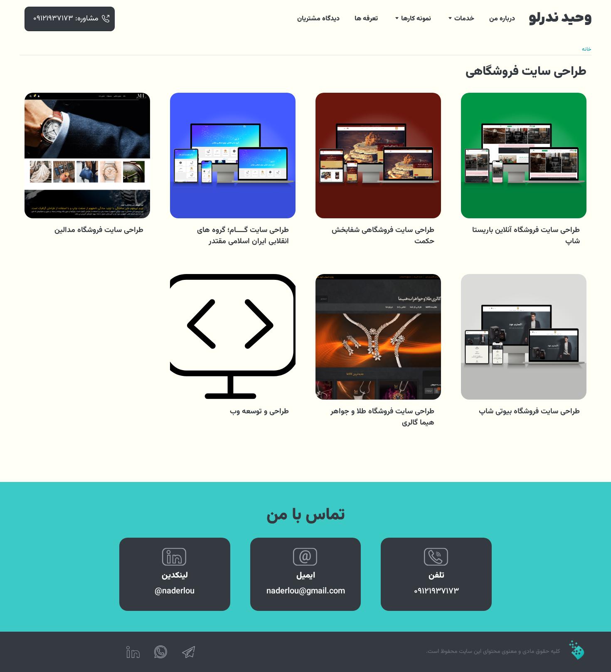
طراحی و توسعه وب (259, 412)
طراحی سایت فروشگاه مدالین (98, 230)
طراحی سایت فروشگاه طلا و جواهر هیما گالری (382, 417)
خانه (586, 49)
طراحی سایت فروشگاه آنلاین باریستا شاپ (526, 236)
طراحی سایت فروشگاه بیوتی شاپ (529, 412)
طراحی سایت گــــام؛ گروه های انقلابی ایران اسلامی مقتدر (243, 236)
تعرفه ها (366, 19)
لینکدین (175, 575)
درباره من (502, 19)
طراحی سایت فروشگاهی (526, 72)
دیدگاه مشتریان (318, 19)
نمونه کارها (416, 19)
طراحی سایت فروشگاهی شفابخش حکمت (383, 236)
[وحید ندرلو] (560, 18)
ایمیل (305, 575)
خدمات (464, 19)
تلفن (436, 575)
